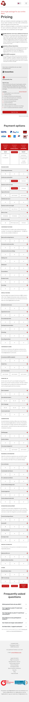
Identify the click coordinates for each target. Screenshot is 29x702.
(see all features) (23, 91)
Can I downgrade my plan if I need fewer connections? (13, 613)
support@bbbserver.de (16, 652)
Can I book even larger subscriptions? (12, 622)
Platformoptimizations (14, 663)
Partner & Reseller (14, 665)
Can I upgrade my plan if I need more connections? (12, 608)
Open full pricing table (23, 115)
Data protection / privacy (14, 661)
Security (14, 670)
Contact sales (24, 586)
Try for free (5, 586)
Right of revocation (14, 659)
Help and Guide (14, 673)
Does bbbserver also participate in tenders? (11, 618)
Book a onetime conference (14, 668)
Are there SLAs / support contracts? (12, 626)
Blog (15, 671)
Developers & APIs (14, 666)
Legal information (14, 658)
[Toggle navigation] (26, 3)
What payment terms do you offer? (11, 604)
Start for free (14, 112)
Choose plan (14, 152)
